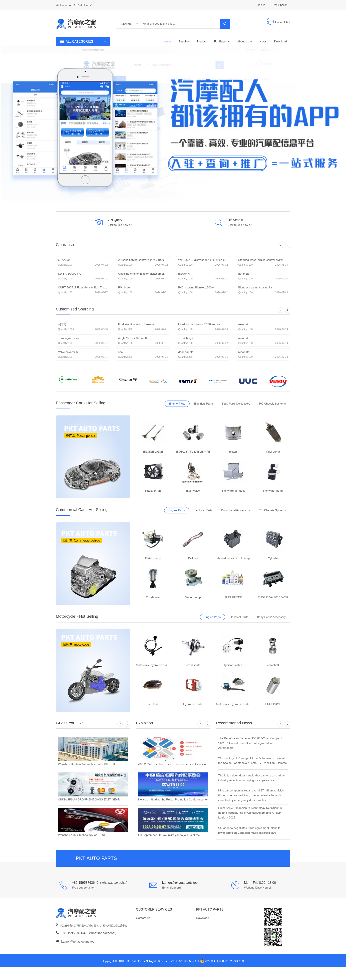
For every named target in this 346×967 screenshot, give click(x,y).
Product (201, 41)
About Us (243, 41)
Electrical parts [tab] (203, 403)
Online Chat (282, 22)
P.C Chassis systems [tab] (272, 403)
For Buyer (220, 41)
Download (280, 41)
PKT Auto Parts (210, 909)
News (263, 41)
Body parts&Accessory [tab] (236, 403)
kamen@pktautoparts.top (77, 941)
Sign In (260, 4)
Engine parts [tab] (177, 403)
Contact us (143, 918)
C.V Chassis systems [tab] (272, 510)
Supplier (184, 41)
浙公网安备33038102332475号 (224, 961)
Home (167, 41)
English (283, 4)
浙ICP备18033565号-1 (185, 961)
